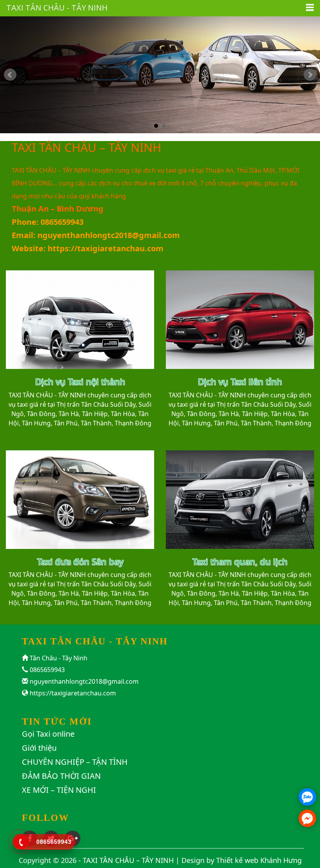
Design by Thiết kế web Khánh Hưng (241, 860)
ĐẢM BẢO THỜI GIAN (61, 776)
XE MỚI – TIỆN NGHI (59, 790)
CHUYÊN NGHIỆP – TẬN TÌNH (75, 762)
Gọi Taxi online (48, 734)
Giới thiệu (39, 748)
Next (310, 75)
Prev (10, 75)
